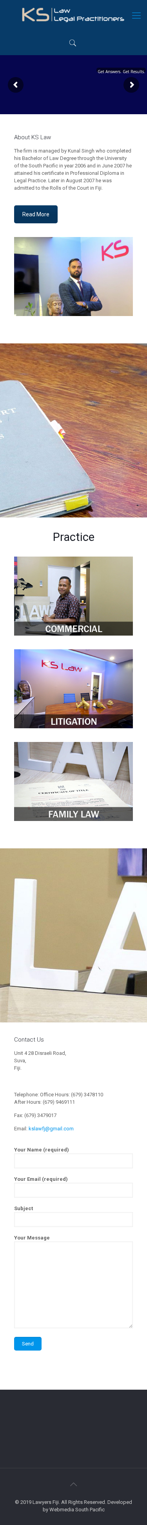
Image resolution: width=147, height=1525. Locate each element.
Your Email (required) (41, 1179)
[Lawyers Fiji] (73, 15)
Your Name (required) (41, 1150)
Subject (23, 1208)
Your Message (32, 1238)
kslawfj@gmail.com (51, 1129)
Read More (35, 214)
